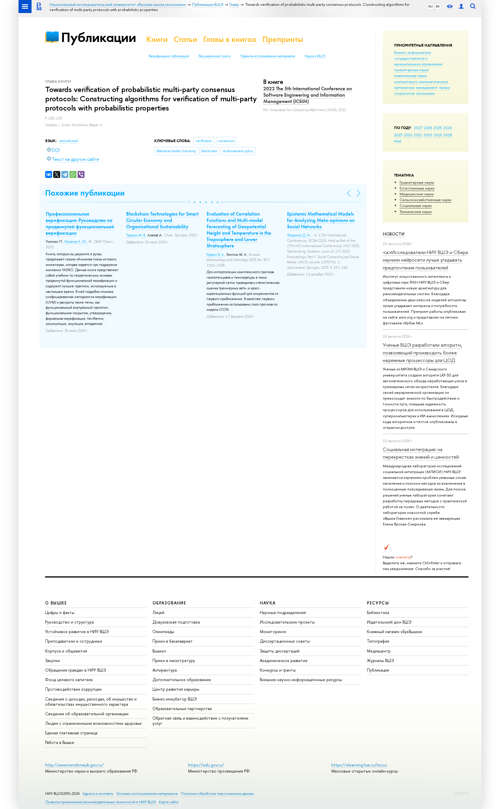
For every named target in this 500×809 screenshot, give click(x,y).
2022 (408, 134)
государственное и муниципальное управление (418, 61)
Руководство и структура (69, 622)
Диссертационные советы (285, 641)
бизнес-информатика (412, 52)
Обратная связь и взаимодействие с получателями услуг (200, 720)
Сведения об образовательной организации (86, 713)
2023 (398, 134)
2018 (448, 134)
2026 (428, 127)
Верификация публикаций (169, 56)
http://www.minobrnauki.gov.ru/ (74, 765)
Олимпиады (163, 631)
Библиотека (378, 612)
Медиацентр (379, 651)
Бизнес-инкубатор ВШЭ (174, 699)
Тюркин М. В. (136, 235)
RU (431, 6)
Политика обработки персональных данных (217, 793)
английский (69, 141)
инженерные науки (410, 75)
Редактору (461, 792)
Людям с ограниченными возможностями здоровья (93, 723)
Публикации (98, 37)
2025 (437, 127)
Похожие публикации (85, 193)
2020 (428, 134)
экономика (425, 93)
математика (404, 87)
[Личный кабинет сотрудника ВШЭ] (461, 6)
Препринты (282, 39)
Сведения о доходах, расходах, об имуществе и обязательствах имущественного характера (91, 701)
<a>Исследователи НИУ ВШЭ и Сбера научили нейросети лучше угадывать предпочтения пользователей (425, 260)
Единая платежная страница (71, 733)
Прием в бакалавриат (172, 641)
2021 (418, 134)
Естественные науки (417, 188)
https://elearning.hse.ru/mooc (359, 765)
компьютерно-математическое (421, 81)
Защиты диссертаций (279, 651)
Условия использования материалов (147, 793)
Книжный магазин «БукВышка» (394, 631)
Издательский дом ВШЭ (389, 622)
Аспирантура (164, 670)
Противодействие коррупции (73, 689)
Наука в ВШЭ (315, 56)
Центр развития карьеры (175, 689)
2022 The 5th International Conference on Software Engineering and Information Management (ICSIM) (307, 94)
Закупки (52, 660)
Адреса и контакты (97, 793)
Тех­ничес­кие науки (416, 211)
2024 (447, 127)
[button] (189, 202)
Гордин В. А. (216, 254)
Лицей (158, 612)
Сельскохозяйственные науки (425, 199)
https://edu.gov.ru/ (206, 765)
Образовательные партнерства (182, 708)
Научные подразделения (283, 612)
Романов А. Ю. (76, 241)
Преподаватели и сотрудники (73, 641)
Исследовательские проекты (287, 622)
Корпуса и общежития (66, 651)
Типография (378, 641)
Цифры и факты (59, 612)
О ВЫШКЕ (56, 603)
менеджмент (427, 87)
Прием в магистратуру (173, 660)
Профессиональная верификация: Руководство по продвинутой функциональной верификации (80, 223)
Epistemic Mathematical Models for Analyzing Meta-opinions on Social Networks (321, 220)
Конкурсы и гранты (278, 670)
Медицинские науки (417, 193)
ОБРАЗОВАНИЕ (169, 603)
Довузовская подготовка (176, 622)
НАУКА (268, 603)
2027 (418, 127)
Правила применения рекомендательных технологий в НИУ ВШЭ (100, 801)
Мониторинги (273, 631)
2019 (438, 134)
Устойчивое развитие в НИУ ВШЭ (77, 631)
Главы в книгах (230, 39)
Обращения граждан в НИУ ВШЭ (75, 670)
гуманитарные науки (411, 69)
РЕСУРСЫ (378, 603)
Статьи (185, 39)
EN (438, 6)
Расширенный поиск (214, 56)
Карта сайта (168, 801)
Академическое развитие (284, 660)
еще (397, 140)
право (444, 87)
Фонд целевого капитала (69, 679)
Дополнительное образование (181, 679)
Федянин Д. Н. (298, 235)
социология (404, 93)
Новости (394, 234)
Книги (157, 39)
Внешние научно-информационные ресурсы (301, 679)
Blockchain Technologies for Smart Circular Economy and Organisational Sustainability (162, 220)
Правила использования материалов (267, 56)
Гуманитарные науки (417, 182)
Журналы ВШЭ (380, 660)
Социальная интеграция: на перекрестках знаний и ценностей (421, 453)
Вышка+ (159, 651)
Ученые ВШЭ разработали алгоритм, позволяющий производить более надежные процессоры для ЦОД (422, 352)
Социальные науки (416, 205)
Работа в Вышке (59, 742)
